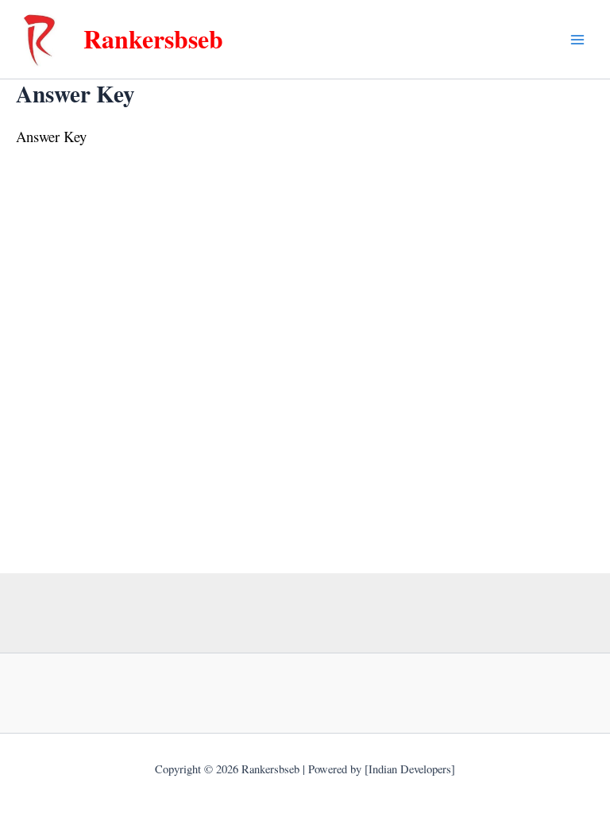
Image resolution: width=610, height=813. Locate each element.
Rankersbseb (153, 38)
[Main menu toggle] (577, 39)
